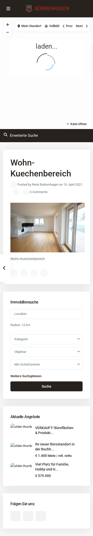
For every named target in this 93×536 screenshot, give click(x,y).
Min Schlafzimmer (27, 364)
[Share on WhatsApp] (34, 273)
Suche (46, 386)
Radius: (20, 325)
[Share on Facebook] (14, 273)
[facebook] (15, 516)
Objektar (20, 352)
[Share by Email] (44, 273)
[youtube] (28, 516)
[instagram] (41, 516)
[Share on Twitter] (24, 273)
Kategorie (21, 339)
